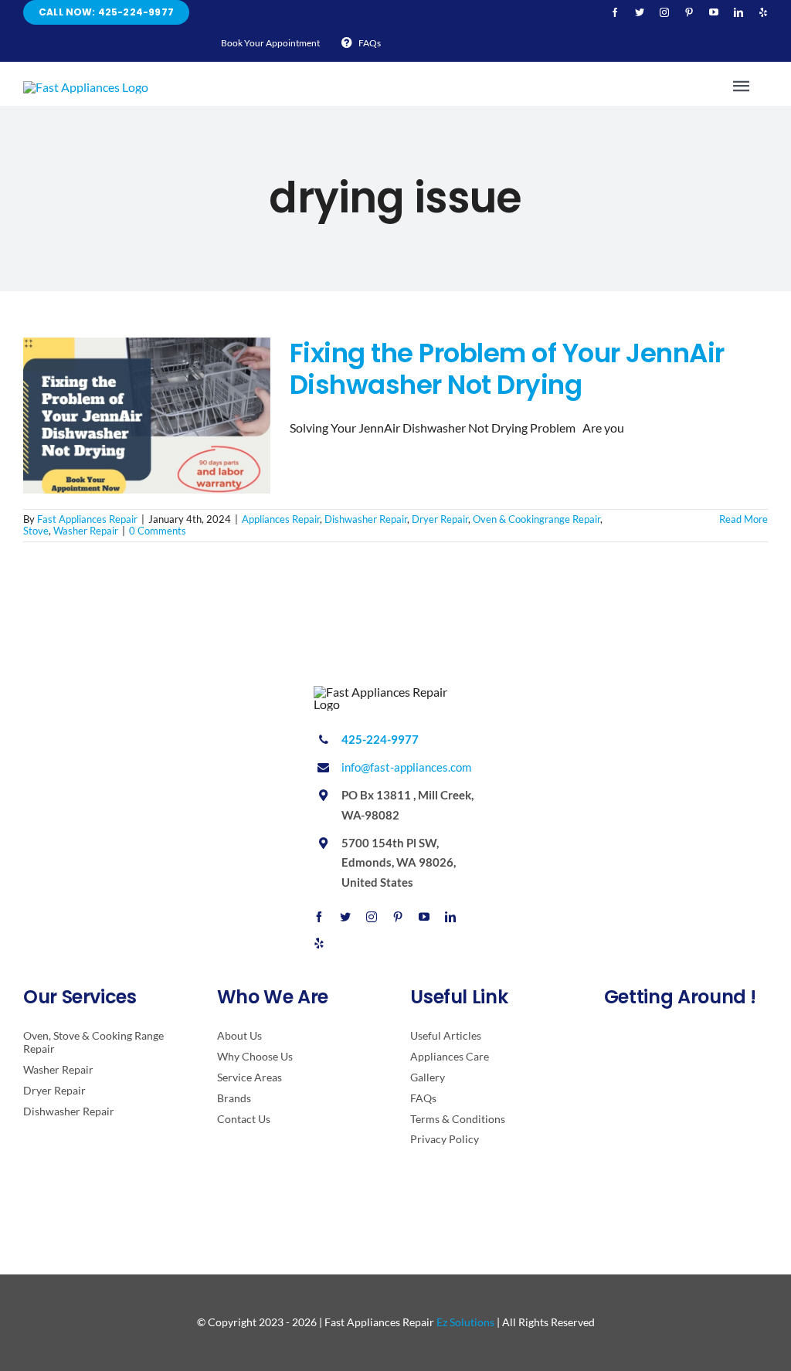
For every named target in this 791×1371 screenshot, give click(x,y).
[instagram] (664, 12)
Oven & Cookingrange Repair (536, 519)
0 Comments (157, 530)
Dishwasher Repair (365, 519)
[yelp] (763, 12)
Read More (743, 519)
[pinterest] (689, 12)
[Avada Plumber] (85, 87)
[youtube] (713, 12)
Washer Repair (85, 530)
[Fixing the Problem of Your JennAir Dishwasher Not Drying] (146, 416)
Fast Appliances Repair (87, 519)
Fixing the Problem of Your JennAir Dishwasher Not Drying (507, 368)
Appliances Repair (281, 519)
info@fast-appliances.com (406, 767)
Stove (36, 530)
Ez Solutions (465, 1322)
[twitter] (639, 12)
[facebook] (615, 12)
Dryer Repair (440, 519)
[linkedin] (738, 12)
